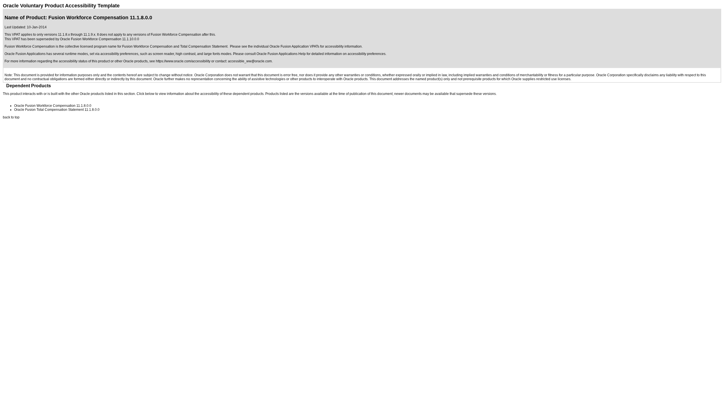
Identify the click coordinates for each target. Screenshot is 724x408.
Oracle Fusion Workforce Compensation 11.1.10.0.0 (99, 39)
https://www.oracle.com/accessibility (183, 61)
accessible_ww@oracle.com (250, 61)
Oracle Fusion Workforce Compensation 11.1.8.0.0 (52, 106)
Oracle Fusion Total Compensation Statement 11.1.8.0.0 (57, 110)
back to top (11, 117)
